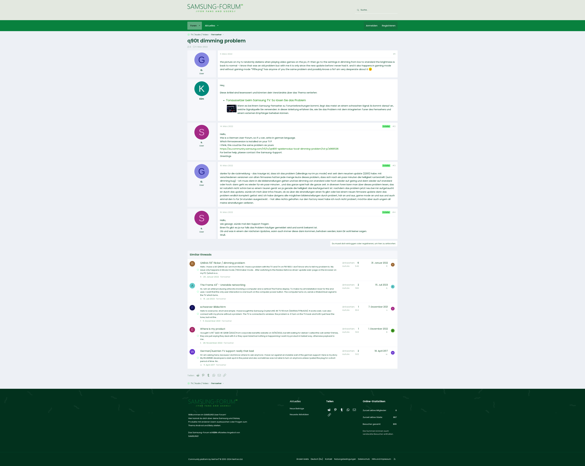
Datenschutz (364, 459)
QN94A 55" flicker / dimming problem (222, 263)
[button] (199, 26)
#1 (394, 54)
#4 (393, 212)
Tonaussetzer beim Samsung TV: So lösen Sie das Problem (266, 100)
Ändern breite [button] (302, 459)
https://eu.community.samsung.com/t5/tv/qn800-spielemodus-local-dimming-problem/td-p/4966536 (279, 148)
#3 (393, 165)
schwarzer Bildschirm (213, 307)
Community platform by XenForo (215, 459)
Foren (193, 25)
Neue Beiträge (297, 408)
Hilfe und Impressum (381, 459)
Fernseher (225, 276)
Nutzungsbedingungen (345, 459)
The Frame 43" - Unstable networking (222, 285)
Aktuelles (210, 25)
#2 (393, 126)
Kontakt (328, 459)
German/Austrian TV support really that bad (227, 351)
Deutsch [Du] (317, 459)
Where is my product (212, 329)
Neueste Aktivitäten (299, 414)
